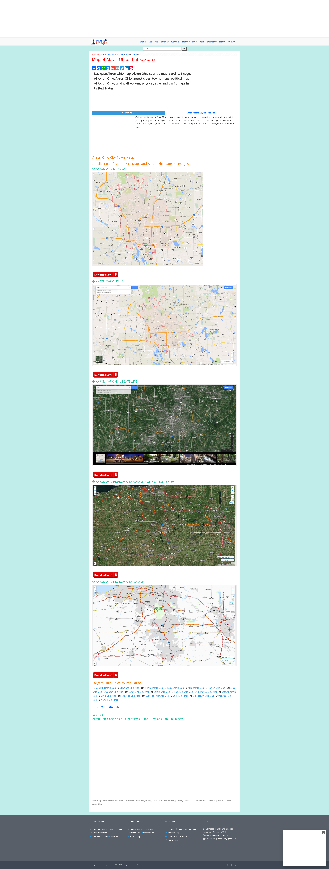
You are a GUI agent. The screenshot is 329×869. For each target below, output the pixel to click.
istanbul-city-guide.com (220, 835)
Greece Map (170, 821)
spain (201, 41)
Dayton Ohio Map (216, 687)
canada (164, 41)
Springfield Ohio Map (207, 691)
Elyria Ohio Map (108, 695)
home (106, 54)
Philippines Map (99, 829)
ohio (127, 54)
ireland (222, 41)
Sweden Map (148, 833)
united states (117, 54)
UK (156, 41)
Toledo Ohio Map (175, 687)
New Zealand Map (100, 836)
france (185, 41)
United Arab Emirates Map (179, 836)
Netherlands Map (100, 833)
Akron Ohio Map (196, 687)
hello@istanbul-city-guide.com (223, 839)
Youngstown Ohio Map (138, 691)
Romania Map (173, 833)
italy (193, 41)
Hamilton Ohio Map (183, 691)
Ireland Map (148, 829)
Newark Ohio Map (109, 699)
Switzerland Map (115, 829)
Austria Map (135, 833)
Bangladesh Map (175, 829)
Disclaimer (153, 865)
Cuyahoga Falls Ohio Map (156, 695)
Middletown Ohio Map (203, 695)
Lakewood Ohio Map (130, 695)
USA (150, 41)
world (143, 41)
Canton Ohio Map (114, 691)
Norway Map (173, 840)
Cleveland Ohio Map (129, 687)
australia (175, 41)
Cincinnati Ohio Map (153, 687)
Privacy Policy (141, 865)
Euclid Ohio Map (181, 695)
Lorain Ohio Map (162, 691)
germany (211, 41)
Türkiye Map (135, 829)
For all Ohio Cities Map (106, 707)
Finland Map (135, 836)
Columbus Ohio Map (106, 687)
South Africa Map (97, 821)
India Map (115, 836)
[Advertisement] (164, 19)
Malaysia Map (190, 829)
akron (135, 54)
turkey (231, 41)
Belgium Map (133, 821)
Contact (206, 821)
